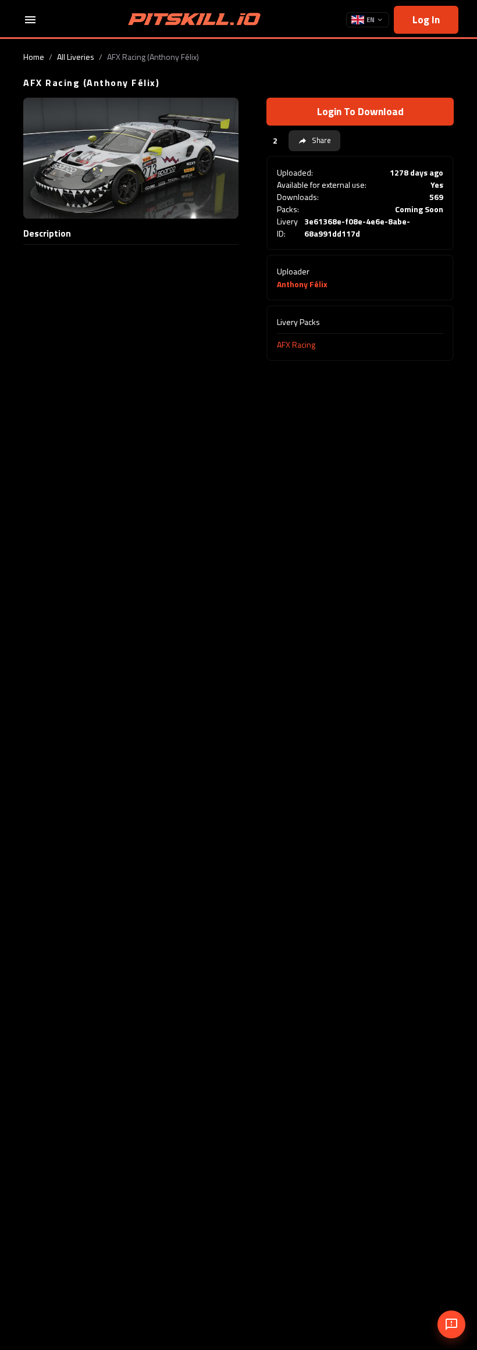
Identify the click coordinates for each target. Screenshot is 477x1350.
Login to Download (360, 111)
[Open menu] (30, 19)
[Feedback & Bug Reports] (451, 1324)
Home (33, 57)
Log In (426, 19)
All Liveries (75, 57)
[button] (314, 140)
